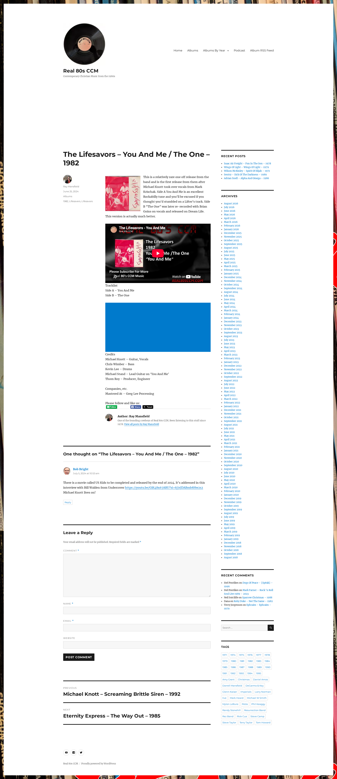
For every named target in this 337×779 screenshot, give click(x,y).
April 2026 (230, 218)
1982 (65, 201)
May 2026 (229, 214)
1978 (267, 654)
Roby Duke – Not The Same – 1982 (253, 601)
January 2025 (231, 273)
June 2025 (229, 255)
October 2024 (231, 284)
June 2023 (229, 343)
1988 (250, 667)
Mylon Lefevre (230, 704)
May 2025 (229, 258)
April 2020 (230, 483)
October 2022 (231, 373)
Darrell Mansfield (232, 685)
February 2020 (232, 491)
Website (69, 638)
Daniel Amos (260, 679)
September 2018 (233, 553)
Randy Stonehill (231, 710)
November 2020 (233, 457)
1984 (267, 661)
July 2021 (229, 428)
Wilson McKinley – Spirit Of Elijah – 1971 (247, 170)
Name (68, 603)
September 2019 (233, 509)
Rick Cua (242, 716)
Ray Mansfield (71, 186)
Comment (71, 550)
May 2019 (229, 524)
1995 (258, 673)
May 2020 (229, 480)
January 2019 (231, 539)
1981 (242, 661)
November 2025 (233, 236)
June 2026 (229, 210)
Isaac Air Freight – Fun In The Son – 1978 (247, 163)
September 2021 (233, 421)
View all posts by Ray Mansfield (141, 424)
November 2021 (232, 413)
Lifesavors (87, 201)
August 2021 (231, 424)
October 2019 (231, 505)
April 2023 (229, 351)
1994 (250, 673)
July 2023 (229, 339)
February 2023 (232, 358)
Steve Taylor (229, 722)
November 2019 (233, 502)
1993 (241, 673)
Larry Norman (263, 691)
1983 (258, 661)
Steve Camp (257, 716)
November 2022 (233, 369)
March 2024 (230, 310)
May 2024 (229, 303)
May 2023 (229, 347)
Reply (68, 502)
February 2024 (232, 314)
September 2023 (233, 332)
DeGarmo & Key (255, 685)
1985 (224, 667)
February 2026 (232, 225)
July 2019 (229, 516)
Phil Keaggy (258, 704)
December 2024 (233, 277)
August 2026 (231, 203)
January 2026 (231, 229)
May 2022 (229, 391)
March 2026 (231, 222)
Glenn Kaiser (229, 691)
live (224, 697)
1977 (258, 654)
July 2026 (229, 207)
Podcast (239, 50)
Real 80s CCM (80, 71)
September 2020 (233, 465)
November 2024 (233, 281)
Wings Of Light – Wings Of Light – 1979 (246, 167)
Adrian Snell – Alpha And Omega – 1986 (246, 178)
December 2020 (233, 454)
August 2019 (231, 513)
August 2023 (231, 336)
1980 (233, 661)
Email (68, 620)
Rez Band (227, 716)
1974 (233, 654)
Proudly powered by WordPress (98, 763)
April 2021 (229, 439)
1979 (224, 661)
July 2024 (229, 295)
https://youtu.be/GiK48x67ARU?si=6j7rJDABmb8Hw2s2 (164, 487)
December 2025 (233, 233)
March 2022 (230, 398)
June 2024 (229, 299)
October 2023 (231, 328)
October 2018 (231, 550)
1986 (233, 667)
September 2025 (233, 244)
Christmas (244, 679)
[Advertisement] (168, 124)
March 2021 (230, 443)
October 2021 (231, 417)
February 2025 (232, 269)
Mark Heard (236, 697)
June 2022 (229, 387)
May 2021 (229, 435)
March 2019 (230, 531)
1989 (259, 667)
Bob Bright (80, 469)
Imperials (245, 691)
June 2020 (229, 476)
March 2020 (230, 487)
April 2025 (230, 262)
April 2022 (230, 395)
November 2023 (233, 325)
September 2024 (233, 288)
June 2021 (229, 432)
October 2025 (231, 240)
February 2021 (232, 446)
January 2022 (231, 406)
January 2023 (231, 362)
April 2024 (230, 306)
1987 (242, 667)
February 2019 (232, 535)
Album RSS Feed (262, 50)
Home (178, 50)
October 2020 (231, 461)
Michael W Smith (257, 697)
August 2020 (231, 469)
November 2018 (232, 546)
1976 (250, 654)
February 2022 (232, 402)
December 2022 (233, 365)
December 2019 (232, 498)
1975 (241, 654)
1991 (224, 673)
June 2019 (229, 520)
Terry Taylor (246, 722)
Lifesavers (74, 201)
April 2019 (229, 528)
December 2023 (232, 321)
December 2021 (232, 410)
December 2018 (232, 542)
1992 (232, 673)
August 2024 (231, 292)
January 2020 (231, 494)
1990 (267, 667)
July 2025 (229, 251)
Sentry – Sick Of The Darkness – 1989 (245, 174)
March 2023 (230, 354)
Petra (245, 704)
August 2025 (231, 247)
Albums (192, 50)
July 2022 (229, 384)
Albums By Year (214, 50)
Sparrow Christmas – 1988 (257, 597)
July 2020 (229, 472)
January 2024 (231, 317)
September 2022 (233, 376)
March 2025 (230, 266)
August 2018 (231, 557)
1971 (224, 654)
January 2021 (231, 450)
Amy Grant (228, 679)
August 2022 (231, 380)
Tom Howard (263, 722)
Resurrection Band (255, 710)
